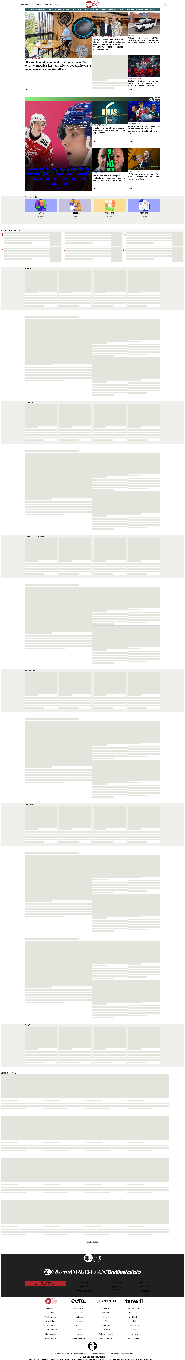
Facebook (145, 1286)
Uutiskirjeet (55, 5)
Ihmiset (78, 1312)
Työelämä (78, 1334)
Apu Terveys (51, 1330)
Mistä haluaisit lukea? (45, 1285)
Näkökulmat (51, 1321)
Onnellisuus (134, 1325)
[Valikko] (19, 4)
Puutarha (106, 1325)
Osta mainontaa (114, 1282)
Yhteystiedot (84, 1286)
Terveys (134, 1334)
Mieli (134, 1321)
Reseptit (106, 1308)
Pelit (46, 5)
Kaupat (106, 1317)
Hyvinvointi (134, 1312)
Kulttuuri (79, 1321)
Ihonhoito (78, 1317)
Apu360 (50, 1312)
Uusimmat (25, 5)
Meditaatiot (134, 1317)
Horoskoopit (51, 1334)
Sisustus (106, 1330)
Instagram (145, 1291)
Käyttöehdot (81, 1354)
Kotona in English (106, 1334)
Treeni (78, 1325)
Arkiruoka (106, 1312)
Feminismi (78, 1308)
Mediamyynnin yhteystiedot (114, 1288)
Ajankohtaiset (51, 1317)
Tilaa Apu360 (45, 1282)
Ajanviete (29, 1025)
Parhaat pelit (31, 197)
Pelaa (40, 216)
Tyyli (79, 1330)
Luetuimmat (37, 5)
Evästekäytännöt (111, 1354)
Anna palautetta (84, 1291)
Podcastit (51, 1325)
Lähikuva (29, 804)
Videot (28, 268)
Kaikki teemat (51, 1338)
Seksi (134, 1330)
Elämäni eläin (31, 670)
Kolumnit (29, 402)
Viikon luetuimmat (10, 230)
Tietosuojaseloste (95, 1354)
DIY (106, 1321)
